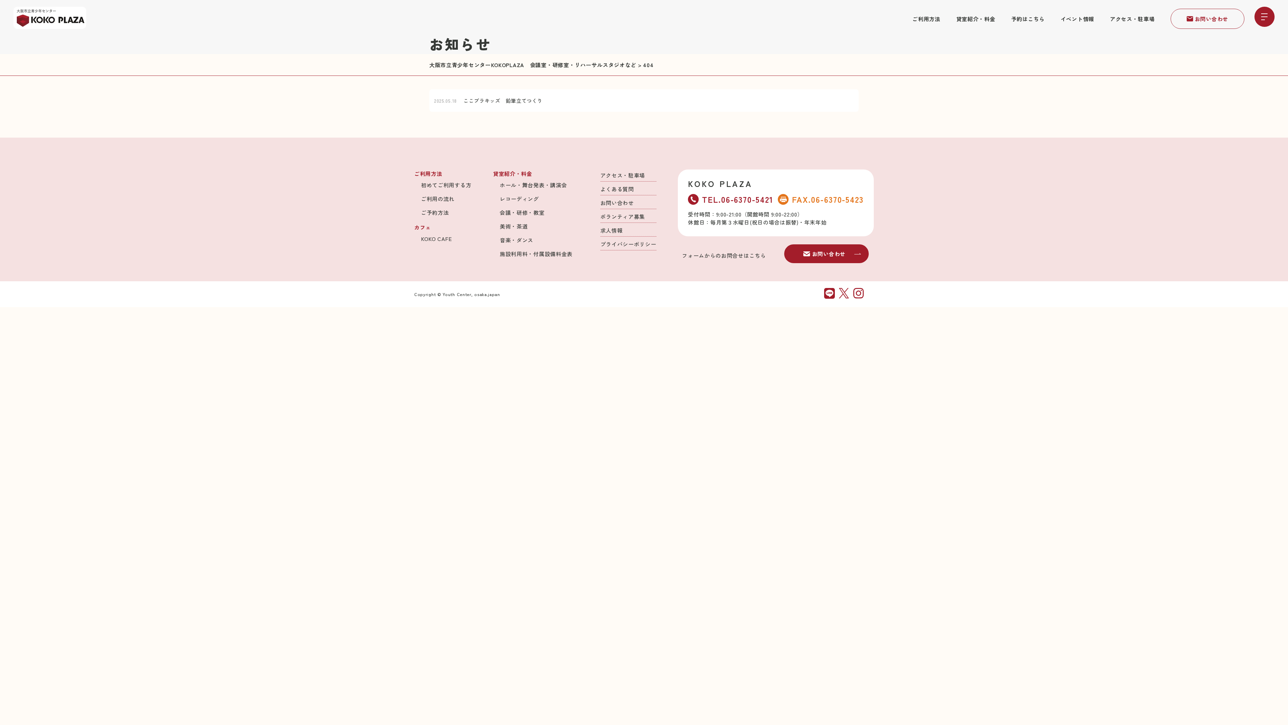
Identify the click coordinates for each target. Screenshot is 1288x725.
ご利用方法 (926, 19)
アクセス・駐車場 (1132, 19)
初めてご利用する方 (446, 185)
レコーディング (519, 199)
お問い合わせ (1211, 19)
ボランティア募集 (622, 216)
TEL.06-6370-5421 (737, 199)
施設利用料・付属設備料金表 (536, 254)
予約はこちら (1028, 19)
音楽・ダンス (516, 240)
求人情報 (611, 230)
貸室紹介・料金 (976, 19)
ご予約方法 (435, 212)
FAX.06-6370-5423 (828, 199)
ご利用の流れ (437, 199)
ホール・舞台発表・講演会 (533, 185)
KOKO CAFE (436, 239)
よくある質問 (617, 189)
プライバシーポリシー (628, 244)
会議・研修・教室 (522, 212)
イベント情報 (1077, 19)
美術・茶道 (514, 226)
